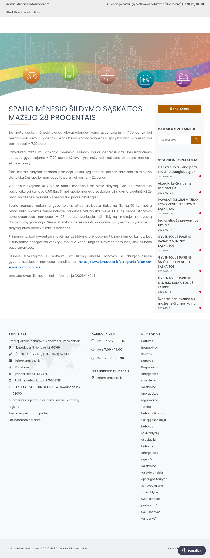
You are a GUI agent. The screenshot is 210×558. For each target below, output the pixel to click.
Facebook (22, 367)
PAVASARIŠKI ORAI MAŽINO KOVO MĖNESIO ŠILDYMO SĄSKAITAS (178, 204)
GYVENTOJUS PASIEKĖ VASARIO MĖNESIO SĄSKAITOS (174, 241)
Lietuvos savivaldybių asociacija (150, 433)
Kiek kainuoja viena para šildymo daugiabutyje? (177, 169)
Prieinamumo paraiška (25, 420)
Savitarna (180, 108)
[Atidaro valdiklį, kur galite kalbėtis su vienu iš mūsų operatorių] (192, 551)
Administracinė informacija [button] (26, 4)
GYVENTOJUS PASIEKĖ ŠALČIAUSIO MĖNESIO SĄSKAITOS (174, 262)
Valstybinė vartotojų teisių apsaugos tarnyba (154, 472)
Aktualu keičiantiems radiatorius (175, 185)
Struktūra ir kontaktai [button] (22, 12)
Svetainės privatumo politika (29, 413)
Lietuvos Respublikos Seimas (149, 347)
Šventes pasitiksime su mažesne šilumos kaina (177, 301)
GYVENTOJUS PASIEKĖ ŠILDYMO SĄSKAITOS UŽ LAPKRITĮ (175, 282)
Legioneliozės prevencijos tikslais (178, 222)
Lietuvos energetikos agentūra (149, 452)
